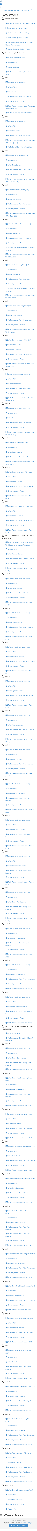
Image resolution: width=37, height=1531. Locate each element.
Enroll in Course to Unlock (18, 1525)
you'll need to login (26, 1523)
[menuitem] (1, 5)
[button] (1, 2)
